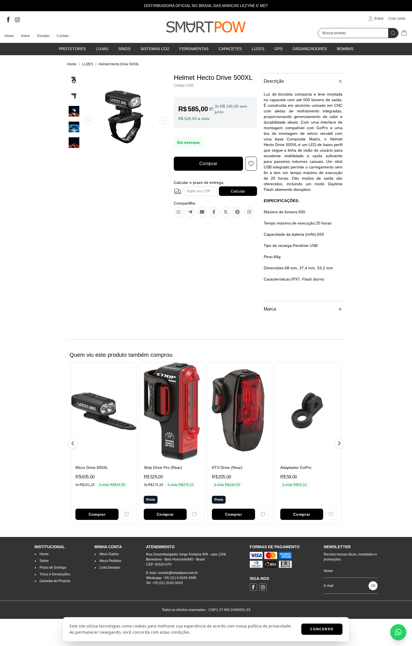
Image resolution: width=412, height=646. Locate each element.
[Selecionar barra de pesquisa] (393, 33)
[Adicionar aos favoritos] (126, 514)
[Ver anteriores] (73, 443)
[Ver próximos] (338, 443)
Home (72, 64)
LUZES (87, 64)
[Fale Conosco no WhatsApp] (398, 632)
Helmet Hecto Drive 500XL (119, 64)
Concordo (322, 629)
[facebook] (8, 20)
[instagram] (17, 20)
